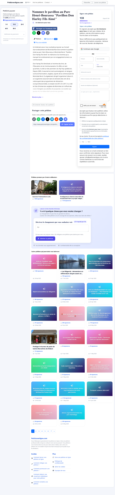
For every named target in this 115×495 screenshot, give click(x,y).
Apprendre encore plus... (14, 20)
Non (89, 142)
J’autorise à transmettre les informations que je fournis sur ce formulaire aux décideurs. (95, 131)
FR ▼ (28, 2)
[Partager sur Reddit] (56, 119)
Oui (83, 142)
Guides (34, 454)
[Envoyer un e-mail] (43, 33)
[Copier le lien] (48, 33)
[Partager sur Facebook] (43, 119)
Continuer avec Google (91, 49)
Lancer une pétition (100, 2)
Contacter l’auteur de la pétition (44, 105)
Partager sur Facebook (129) (46, 29)
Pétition (38, 39)
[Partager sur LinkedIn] (61, 119)
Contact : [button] (48, 2)
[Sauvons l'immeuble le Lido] (44, 190)
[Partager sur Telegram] (52, 119)
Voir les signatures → (86, 23)
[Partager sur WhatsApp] (34, 33)
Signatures (51, 39)
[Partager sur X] (39, 33)
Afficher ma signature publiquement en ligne (94, 121)
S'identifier (87, 2)
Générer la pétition (46, 238)
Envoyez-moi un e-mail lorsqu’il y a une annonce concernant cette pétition (94, 125)
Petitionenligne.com (15, 2)
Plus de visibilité (41, 43)
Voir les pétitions (38, 2)
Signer (94, 147)
